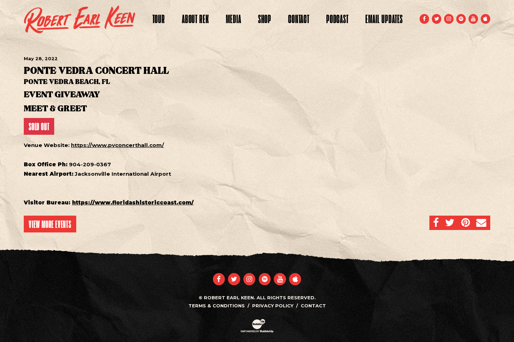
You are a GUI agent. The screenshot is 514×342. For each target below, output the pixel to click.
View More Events (50, 224)
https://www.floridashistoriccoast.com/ (133, 202)
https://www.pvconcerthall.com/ (117, 145)
